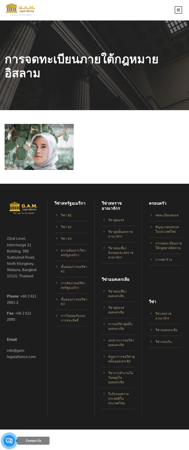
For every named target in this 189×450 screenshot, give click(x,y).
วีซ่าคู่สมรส (116, 220)
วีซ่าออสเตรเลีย (166, 330)
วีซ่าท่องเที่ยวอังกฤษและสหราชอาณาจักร (120, 252)
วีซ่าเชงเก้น (163, 342)
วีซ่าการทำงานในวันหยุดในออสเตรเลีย (120, 377)
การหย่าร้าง (163, 259)
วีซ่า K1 (66, 227)
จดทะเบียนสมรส (167, 215)
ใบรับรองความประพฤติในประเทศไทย (118, 398)
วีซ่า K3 (66, 239)
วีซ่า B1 (66, 215)
